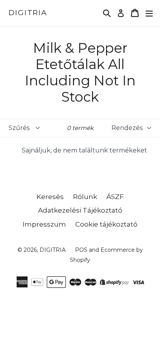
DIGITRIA (28, 13)
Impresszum (44, 224)
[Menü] (149, 13)
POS (81, 249)
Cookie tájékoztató (106, 224)
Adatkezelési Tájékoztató (80, 210)
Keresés (50, 197)
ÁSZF (115, 197)
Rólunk (85, 197)
